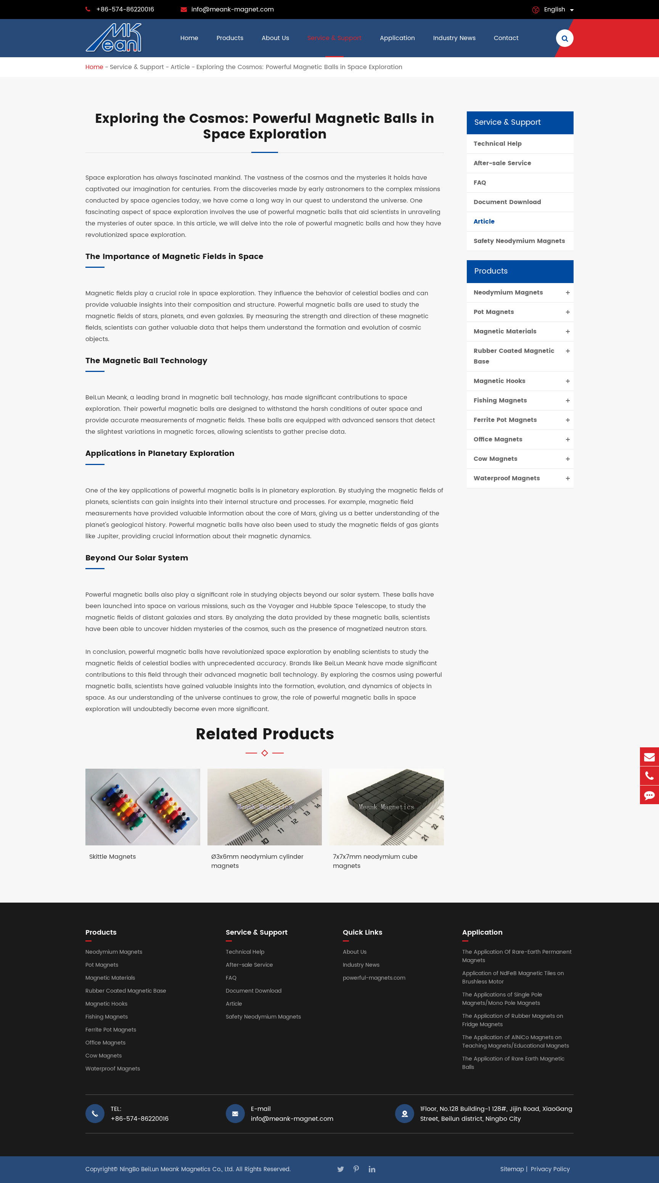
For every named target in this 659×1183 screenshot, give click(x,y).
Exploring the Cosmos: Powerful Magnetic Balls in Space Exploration (299, 67)
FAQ (480, 183)
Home (189, 38)
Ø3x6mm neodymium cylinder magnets (257, 861)
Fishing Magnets (500, 401)
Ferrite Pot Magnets (505, 420)
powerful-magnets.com (374, 978)
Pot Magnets (494, 312)
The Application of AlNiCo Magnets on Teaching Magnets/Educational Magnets (515, 1041)
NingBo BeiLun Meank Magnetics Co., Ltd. (177, 1169)
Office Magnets (498, 439)
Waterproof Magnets (507, 478)
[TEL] (649, 775)
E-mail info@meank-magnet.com (292, 1114)
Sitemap (512, 1169)
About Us (275, 38)
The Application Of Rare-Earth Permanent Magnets (517, 956)
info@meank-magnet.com (232, 9)
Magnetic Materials (505, 331)
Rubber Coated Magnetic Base (514, 356)
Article (180, 67)
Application (397, 38)
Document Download (507, 202)
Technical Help (498, 144)
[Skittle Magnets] (142, 807)
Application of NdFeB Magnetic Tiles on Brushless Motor (513, 977)
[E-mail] (649, 756)
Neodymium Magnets (508, 293)
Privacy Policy (550, 1169)
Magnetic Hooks (500, 381)
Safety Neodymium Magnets (519, 241)
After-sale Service (502, 163)
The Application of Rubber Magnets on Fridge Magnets (512, 1020)
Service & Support (334, 38)
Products (230, 38)
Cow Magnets (496, 459)
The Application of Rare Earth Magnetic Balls (513, 1063)
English (554, 9)
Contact (506, 38)
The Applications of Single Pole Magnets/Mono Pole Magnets (502, 999)
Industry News (454, 38)
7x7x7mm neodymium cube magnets (375, 861)
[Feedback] (649, 794)
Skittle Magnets (112, 857)
